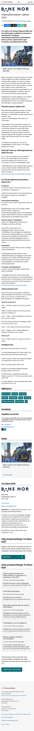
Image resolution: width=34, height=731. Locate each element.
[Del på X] (12, 25)
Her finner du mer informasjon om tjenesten (14, 695)
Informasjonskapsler (7, 717)
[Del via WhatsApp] (21, 25)
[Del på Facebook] (5, 25)
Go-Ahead (23, 394)
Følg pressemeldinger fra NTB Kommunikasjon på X (16, 714)
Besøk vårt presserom (11, 669)
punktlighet (13, 398)
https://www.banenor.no (8, 506)
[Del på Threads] (15, 25)
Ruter (20, 398)
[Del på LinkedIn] (8, 25)
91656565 (7, 424)
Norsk (3, 724)
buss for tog (6, 394)
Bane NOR (18, 21)
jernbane (5, 398)
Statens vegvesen (8, 401)
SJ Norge (27, 398)
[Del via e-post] (25, 25)
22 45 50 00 (5, 503)
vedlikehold (19, 401)
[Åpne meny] (19, 2)
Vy (26, 401)
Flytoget (14, 394)
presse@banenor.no (7, 427)
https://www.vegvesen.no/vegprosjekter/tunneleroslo (17, 174)
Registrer (6, 557)
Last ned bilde (7, 475)
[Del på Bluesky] (18, 25)
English (7, 724)
